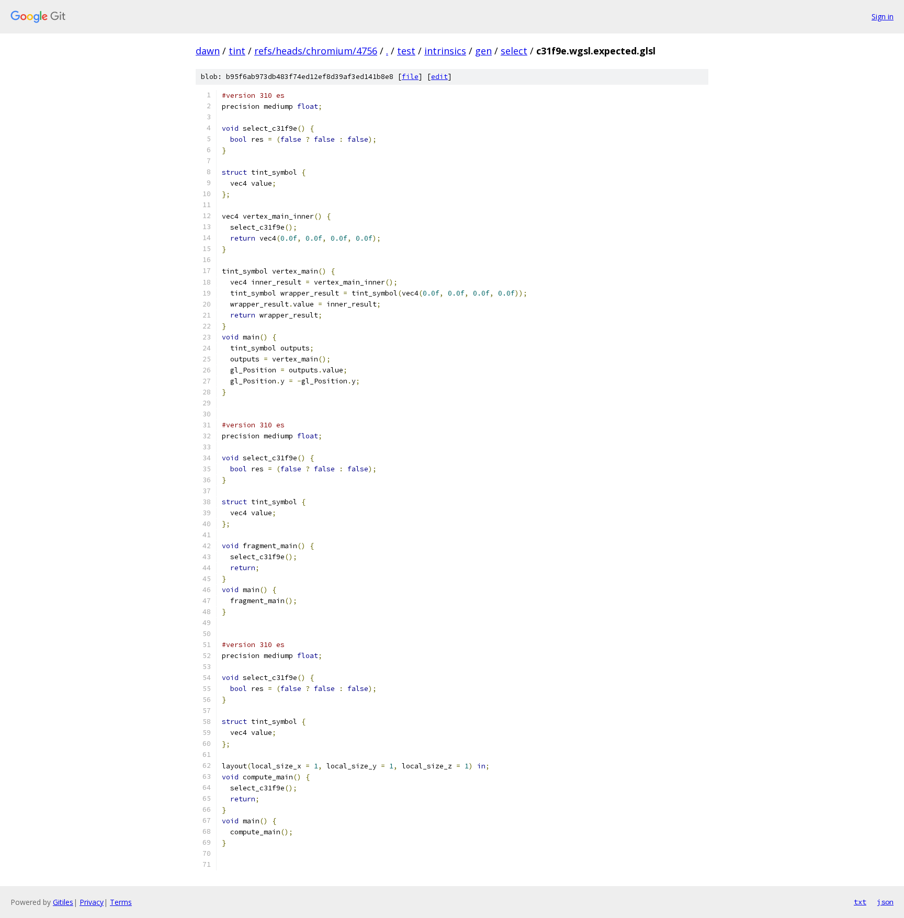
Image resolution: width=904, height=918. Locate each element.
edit (439, 76)
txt (860, 901)
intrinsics (445, 50)
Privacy (92, 902)
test (406, 50)
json (885, 901)
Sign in (883, 16)
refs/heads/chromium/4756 (315, 50)
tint (237, 50)
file (410, 76)
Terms (121, 902)
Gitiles (63, 902)
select (514, 50)
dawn (208, 50)
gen (483, 50)
